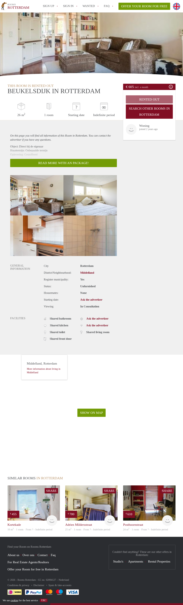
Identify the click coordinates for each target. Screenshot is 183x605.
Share (51, 491)
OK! (43, 600)
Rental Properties (159, 561)
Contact (43, 555)
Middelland (87, 272)
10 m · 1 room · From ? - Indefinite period (30, 529)
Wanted (89, 5)
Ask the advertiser (91, 299)
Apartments (135, 561)
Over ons (28, 555)
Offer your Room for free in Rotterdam (33, 569)
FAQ (107, 5)
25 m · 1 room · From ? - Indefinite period (87, 529)
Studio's (118, 561)
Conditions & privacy (19, 585)
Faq (53, 555)
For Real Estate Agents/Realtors (28, 562)
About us (13, 555)
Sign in (68, 5)
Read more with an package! (63, 163)
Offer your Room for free (144, 6)
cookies (14, 600)
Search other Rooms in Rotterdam (149, 111)
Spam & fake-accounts (59, 585)
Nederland (64, 580)
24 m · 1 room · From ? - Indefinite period (145, 529)
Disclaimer (39, 585)
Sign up (48, 5)
